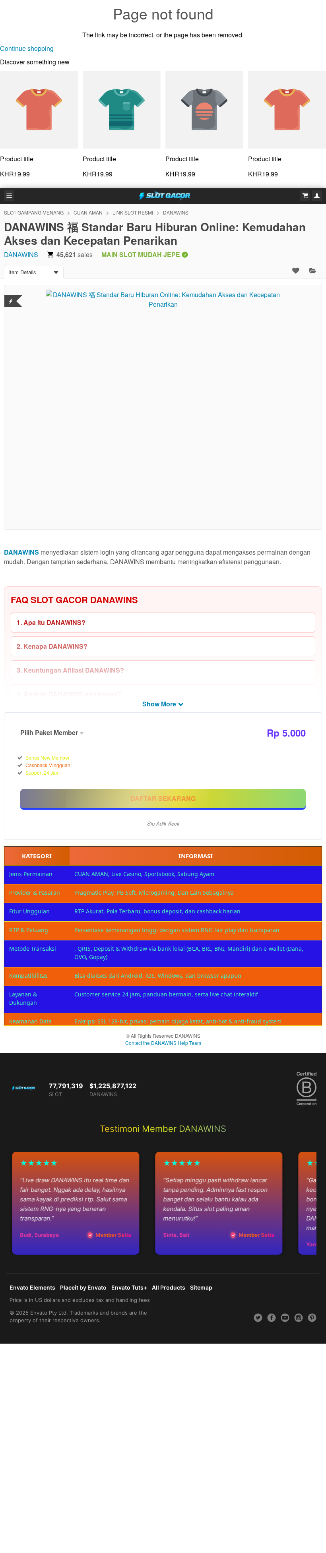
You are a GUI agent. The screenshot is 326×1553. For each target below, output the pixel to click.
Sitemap (201, 1287)
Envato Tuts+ (129, 1287)
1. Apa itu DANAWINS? (51, 622)
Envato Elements (32, 1287)
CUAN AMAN (88, 212)
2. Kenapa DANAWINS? (52, 646)
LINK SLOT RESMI (133, 212)
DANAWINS (175, 212)
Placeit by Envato (83, 1287)
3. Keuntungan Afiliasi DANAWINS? (70, 670)
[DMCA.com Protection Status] (11, 296)
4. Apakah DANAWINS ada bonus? (69, 693)
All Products (168, 1287)
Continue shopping (27, 48)
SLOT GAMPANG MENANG (34, 212)
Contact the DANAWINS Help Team (163, 1042)
